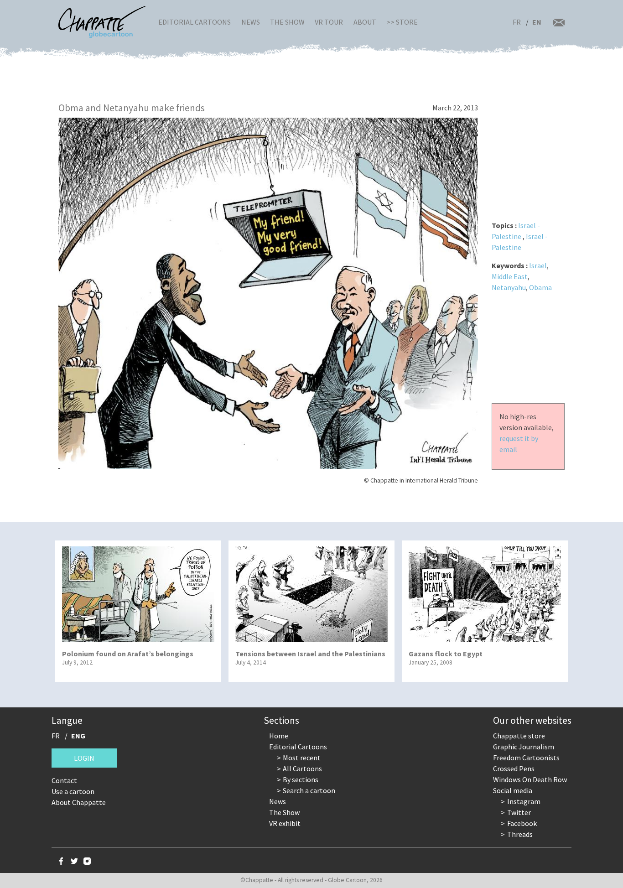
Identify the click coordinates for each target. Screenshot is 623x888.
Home (278, 735)
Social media (512, 790)
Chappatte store (519, 735)
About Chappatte (79, 802)
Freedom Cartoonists (526, 757)
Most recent (302, 757)
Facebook (522, 823)
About (364, 21)
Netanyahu (509, 287)
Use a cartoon (73, 791)
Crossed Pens (514, 768)
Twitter (519, 812)
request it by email (518, 444)
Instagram (523, 801)
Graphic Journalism (523, 746)
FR (517, 21)
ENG (78, 735)
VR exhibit (285, 823)
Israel (538, 265)
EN (536, 21)
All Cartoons (302, 768)
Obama (540, 287)
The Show (287, 21)
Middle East (510, 276)
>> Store (402, 21)
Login (84, 758)
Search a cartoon (309, 790)
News (250, 21)
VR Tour (329, 21)
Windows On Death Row (530, 779)
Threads (520, 834)
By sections (300, 779)
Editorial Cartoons (194, 21)
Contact (64, 780)
